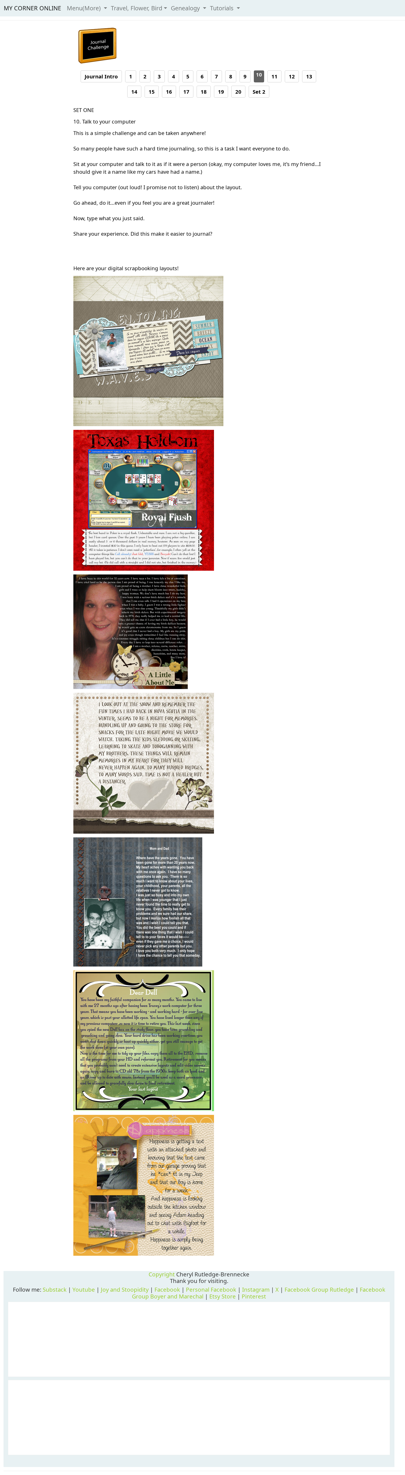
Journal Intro (101, 76)
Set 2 (259, 91)
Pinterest (254, 1296)
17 (186, 91)
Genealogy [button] (186, 8)
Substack (55, 1289)
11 (274, 76)
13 (309, 76)
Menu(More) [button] (84, 8)
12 (292, 76)
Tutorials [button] (222, 8)
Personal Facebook (211, 1289)
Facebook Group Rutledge (319, 1289)
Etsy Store (222, 1296)
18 (204, 91)
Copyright (162, 1274)
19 (221, 91)
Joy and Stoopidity (125, 1289)
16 (169, 91)
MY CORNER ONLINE (32, 8)
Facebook (167, 1289)
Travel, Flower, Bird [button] (136, 8)
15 (152, 91)
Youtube (83, 1289)
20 (238, 91)
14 (134, 91)
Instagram (256, 1289)
